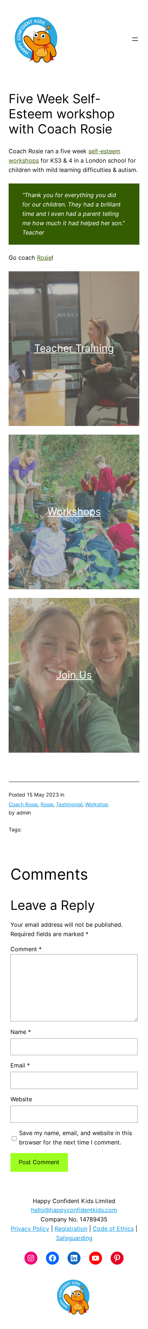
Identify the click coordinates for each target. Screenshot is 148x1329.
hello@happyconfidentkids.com (74, 1210)
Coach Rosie (23, 804)
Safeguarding (74, 1238)
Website (21, 1099)
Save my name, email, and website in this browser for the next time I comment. (75, 1137)
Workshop (96, 804)
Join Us (74, 675)
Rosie (44, 257)
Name (20, 1031)
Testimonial (69, 804)
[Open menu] (135, 39)
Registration (71, 1228)
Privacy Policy (30, 1228)
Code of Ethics (113, 1228)
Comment (26, 949)
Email (20, 1065)
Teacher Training (74, 348)
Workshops (74, 511)
